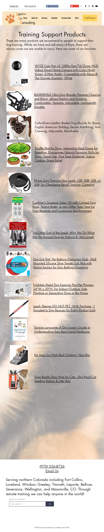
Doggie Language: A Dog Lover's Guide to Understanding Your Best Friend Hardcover (62, 329)
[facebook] (85, 6)
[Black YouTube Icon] (96, 6)
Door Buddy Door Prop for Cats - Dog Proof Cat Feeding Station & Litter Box (65, 379)
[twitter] (89, 6)
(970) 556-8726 (52, 466)
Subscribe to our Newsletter (17, 499)
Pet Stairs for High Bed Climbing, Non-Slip (62, 355)
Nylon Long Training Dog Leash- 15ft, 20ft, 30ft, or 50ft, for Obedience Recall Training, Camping (67, 183)
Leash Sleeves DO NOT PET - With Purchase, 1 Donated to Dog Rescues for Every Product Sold (64, 308)
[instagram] (93, 6)
